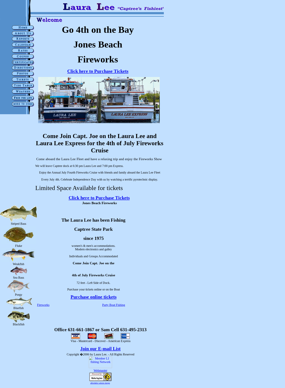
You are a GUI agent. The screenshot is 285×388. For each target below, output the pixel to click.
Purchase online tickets (94, 296)
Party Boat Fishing (113, 305)
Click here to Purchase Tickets (97, 71)
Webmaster (100, 370)
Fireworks (43, 305)
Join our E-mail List (100, 348)
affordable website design (100, 383)
